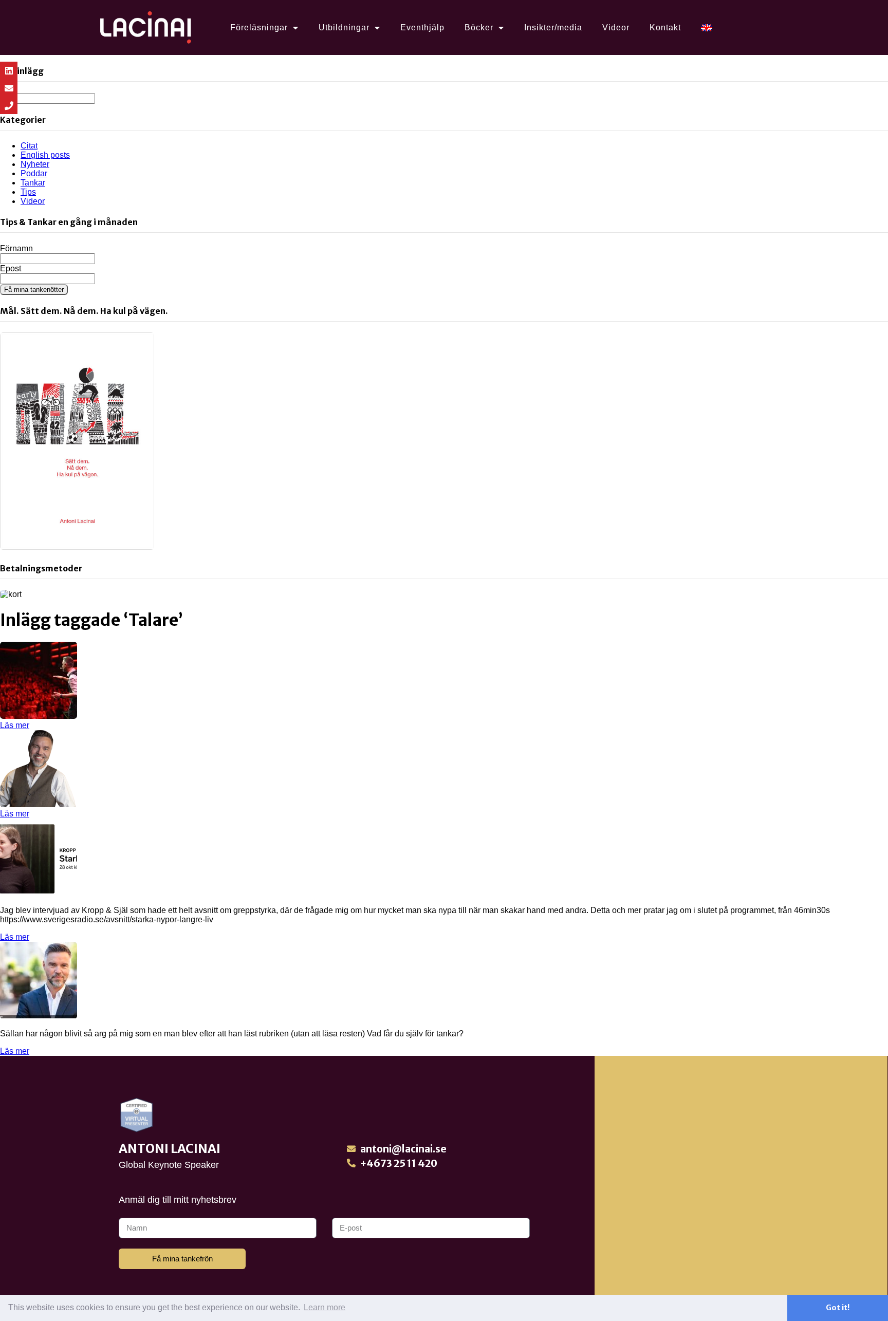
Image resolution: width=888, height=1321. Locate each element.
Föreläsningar (259, 27)
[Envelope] (8, 88)
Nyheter (35, 164)
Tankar (33, 182)
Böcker (479, 27)
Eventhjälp (422, 27)
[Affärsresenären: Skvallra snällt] (38, 1016)
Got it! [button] (837, 1307)
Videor (616, 27)
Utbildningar (344, 27)
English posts (45, 155)
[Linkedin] (8, 70)
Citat (29, 145)
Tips (28, 192)
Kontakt (665, 27)
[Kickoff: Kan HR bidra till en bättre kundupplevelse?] (38, 804)
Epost (10, 268)
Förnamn (16, 248)
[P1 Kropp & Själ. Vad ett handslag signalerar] (38, 892)
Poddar (34, 173)
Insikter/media (553, 27)
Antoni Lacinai (169, 1149)
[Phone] (8, 105)
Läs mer (14, 725)
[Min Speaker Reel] (38, 716)
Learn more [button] (324, 1307)
